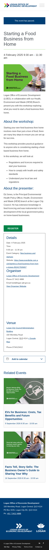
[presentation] (24, 393)
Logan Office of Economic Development (22, 276)
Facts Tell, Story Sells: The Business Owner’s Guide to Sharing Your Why (22, 470)
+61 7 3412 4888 (14, 513)
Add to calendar (20, 359)
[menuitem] (7, 546)
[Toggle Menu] (42, 5)
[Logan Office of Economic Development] (20, 5)
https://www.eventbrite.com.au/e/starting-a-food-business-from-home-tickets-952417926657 (22, 263)
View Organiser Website (16, 286)
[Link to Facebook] (43, 543)
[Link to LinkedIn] (39, 543)
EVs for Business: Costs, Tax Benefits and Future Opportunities (23, 415)
